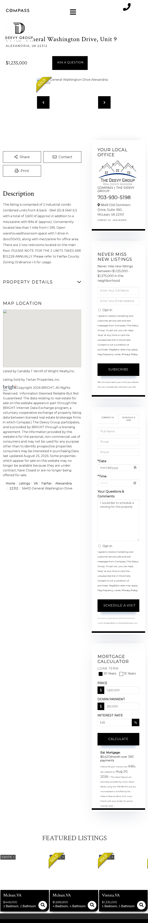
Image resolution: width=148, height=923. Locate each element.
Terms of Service (125, 623)
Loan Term (108, 668)
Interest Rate (110, 715)
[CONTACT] (70, 63)
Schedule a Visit (128, 418)
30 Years (109, 673)
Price (102, 683)
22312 (13, 488)
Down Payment (111, 699)
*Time (102, 476)
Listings (24, 483)
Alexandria (63, 483)
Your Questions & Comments (111, 494)
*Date (102, 461)
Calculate (118, 739)
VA (36, 483)
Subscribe (118, 369)
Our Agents (120, 220)
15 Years (130, 673)
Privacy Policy (130, 354)
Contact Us (104, 220)
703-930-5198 (114, 197)
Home (10, 483)
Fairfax (46, 483)
